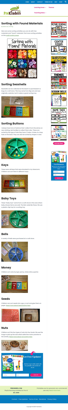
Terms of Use (33, 399)
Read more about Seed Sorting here (18, 305)
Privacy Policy (51, 399)
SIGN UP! (36, 374)
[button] (65, 2)
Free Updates (23, 399)
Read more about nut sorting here (20, 337)
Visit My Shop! (58, 143)
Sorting (11, 26)
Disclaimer (42, 399)
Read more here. (54, 390)
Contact (14, 399)
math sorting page (12, 35)
